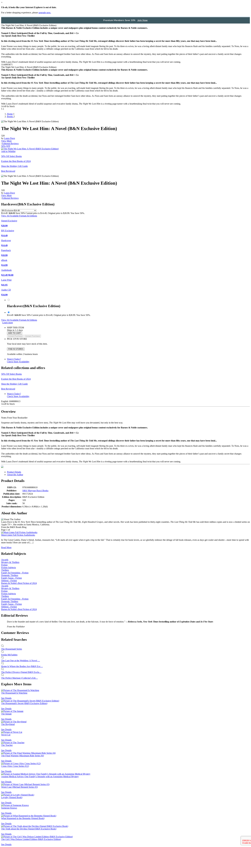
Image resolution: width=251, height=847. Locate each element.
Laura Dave (9, 138)
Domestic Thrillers (9, 575)
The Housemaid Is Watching (14, 693)
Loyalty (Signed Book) (11, 797)
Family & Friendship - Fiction (14, 572)
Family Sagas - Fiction (11, 578)
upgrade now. (44, 12)
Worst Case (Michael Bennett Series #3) (19, 787)
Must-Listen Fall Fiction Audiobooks (18, 535)
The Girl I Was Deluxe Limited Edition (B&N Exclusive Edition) (31, 839)
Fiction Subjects (8, 567)
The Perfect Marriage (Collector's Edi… (19, 678)
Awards (4, 559)
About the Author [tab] (15, 474)
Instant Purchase (32, 336)
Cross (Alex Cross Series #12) (15, 766)
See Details (6, 698)
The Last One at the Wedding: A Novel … (20, 660)
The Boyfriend (8, 724)
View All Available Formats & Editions (19, 216)
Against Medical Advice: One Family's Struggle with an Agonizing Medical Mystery (40, 776)
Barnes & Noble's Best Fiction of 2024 (19, 583)
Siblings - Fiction (9, 580)
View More (6, 141)
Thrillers (5, 570)
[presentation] (2, 467)
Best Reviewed (8, 171)
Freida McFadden (9, 655)
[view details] (20, 690)
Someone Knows (9, 808)
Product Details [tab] (14, 472)
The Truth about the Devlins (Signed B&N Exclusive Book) (28, 829)
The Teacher (7, 745)
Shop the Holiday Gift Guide (14, 166)
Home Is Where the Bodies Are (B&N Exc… (22, 666)
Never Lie (5, 734)
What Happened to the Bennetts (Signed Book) (22, 818)
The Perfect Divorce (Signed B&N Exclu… (21, 672)
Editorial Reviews (10, 143)
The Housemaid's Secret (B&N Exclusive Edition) (24, 703)
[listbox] (18, 210)
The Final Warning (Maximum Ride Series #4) (22, 755)
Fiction (4, 565)
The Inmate (6, 714)
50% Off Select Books (11, 156)
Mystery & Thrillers (10, 562)
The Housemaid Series (11, 649)
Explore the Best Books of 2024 (16, 161)
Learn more (7, 322)
